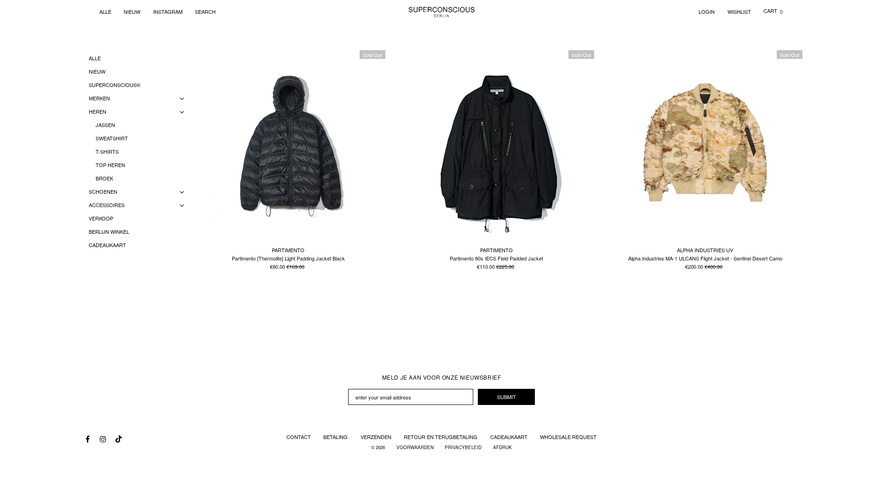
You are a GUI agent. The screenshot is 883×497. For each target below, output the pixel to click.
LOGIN (707, 11)
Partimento (288, 250)
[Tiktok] (117, 436)
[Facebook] (87, 439)
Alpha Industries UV (705, 250)
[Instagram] (102, 439)
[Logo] (441, 11)
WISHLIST (739, 11)
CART (773, 10)
